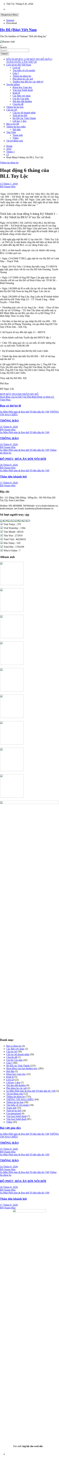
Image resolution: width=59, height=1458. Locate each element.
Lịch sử (16, 67)
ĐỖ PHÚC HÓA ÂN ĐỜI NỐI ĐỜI (23, 459)
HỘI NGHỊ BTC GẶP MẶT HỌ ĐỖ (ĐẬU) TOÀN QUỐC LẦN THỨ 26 (29, 60)
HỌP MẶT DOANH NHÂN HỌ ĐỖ (19, 394)
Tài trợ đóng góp (14, 140)
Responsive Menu (9, 15)
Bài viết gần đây (10, 1127)
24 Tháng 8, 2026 (9, 444)
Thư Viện (11, 132)
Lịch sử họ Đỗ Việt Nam (18, 64)
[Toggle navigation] (1, 45)
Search (3, 47)
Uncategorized (13, 1113)
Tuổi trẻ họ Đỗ (20, 115)
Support (10, 20)
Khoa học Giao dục (22, 87)
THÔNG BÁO (9, 420)
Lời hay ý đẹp (19, 121)
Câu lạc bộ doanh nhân (24, 112)
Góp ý (16, 73)
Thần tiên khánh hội (13, 476)
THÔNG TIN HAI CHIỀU (20, 1099)
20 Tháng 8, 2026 (9, 465)
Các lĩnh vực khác (22, 95)
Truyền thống (13, 84)
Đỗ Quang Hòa (7, 186)
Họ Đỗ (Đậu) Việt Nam (18, 30)
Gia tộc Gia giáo (21, 98)
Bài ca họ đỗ (12, 124)
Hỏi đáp (17, 129)
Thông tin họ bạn (14, 107)
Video (16, 138)
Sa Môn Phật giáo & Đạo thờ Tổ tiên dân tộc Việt (24, 411)
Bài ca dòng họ (13, 1046)
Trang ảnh (18, 135)
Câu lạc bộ (11, 109)
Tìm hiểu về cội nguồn (24, 70)
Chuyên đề (18, 104)
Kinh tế (16, 93)
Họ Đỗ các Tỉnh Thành (24, 118)
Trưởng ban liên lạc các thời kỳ (28, 81)
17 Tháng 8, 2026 (9, 482)
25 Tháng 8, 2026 (9, 426)
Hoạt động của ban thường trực (21, 1068)
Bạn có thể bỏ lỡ (10, 405)
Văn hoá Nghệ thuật (23, 90)
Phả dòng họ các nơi (23, 79)
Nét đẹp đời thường (22, 101)
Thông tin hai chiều (16, 126)
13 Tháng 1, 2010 (9, 183)
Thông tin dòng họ (22, 76)
